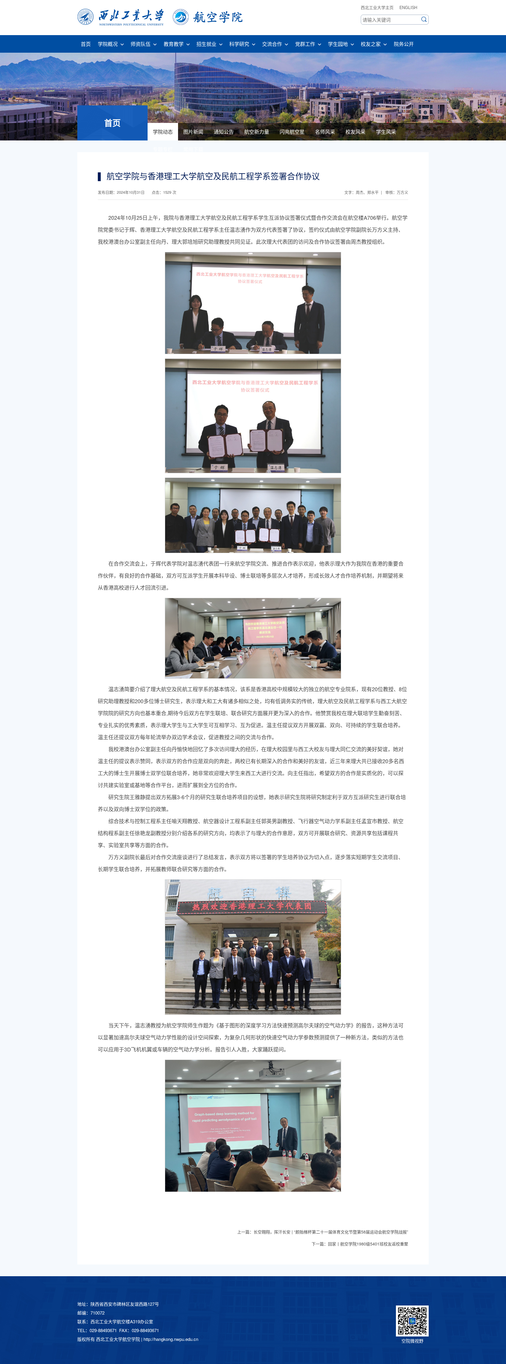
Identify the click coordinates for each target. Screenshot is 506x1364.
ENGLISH (408, 7)
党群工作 (305, 43)
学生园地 (338, 43)
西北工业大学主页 (377, 7)
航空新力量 (256, 131)
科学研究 (239, 43)
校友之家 (371, 43)
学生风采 (386, 131)
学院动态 (163, 131)
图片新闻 (193, 131)
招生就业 (206, 43)
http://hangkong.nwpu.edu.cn (170, 1339)
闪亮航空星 (292, 131)
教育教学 (174, 43)
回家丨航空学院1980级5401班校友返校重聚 (368, 1244)
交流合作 (272, 43)
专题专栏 (163, 149)
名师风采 (325, 131)
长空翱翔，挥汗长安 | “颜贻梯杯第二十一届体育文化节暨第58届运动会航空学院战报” (331, 1232)
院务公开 (404, 43)
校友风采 (355, 131)
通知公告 (224, 131)
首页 (86, 43)
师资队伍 (141, 43)
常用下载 (193, 149)
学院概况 (108, 43)
